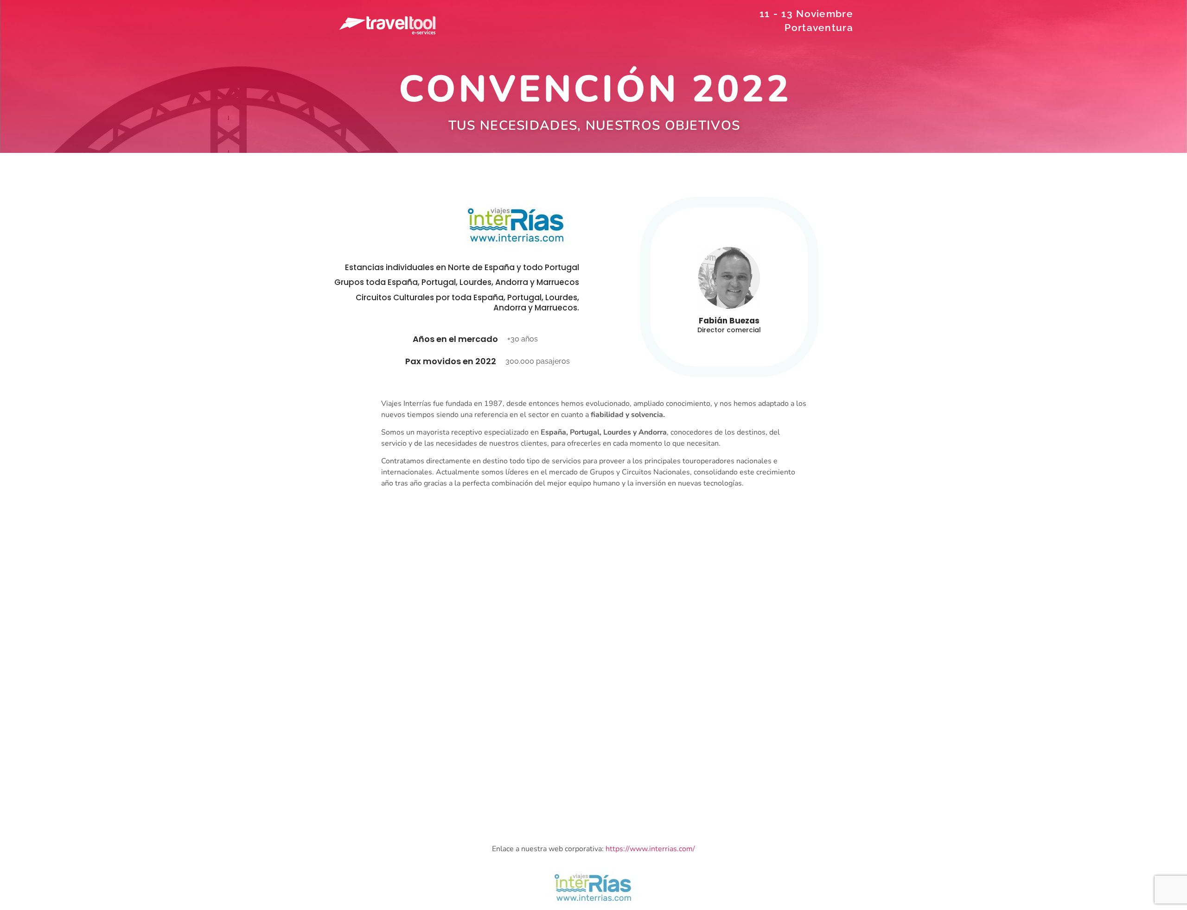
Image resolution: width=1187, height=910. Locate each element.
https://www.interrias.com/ (650, 849)
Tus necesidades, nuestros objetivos (594, 125)
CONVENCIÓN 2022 (595, 89)
